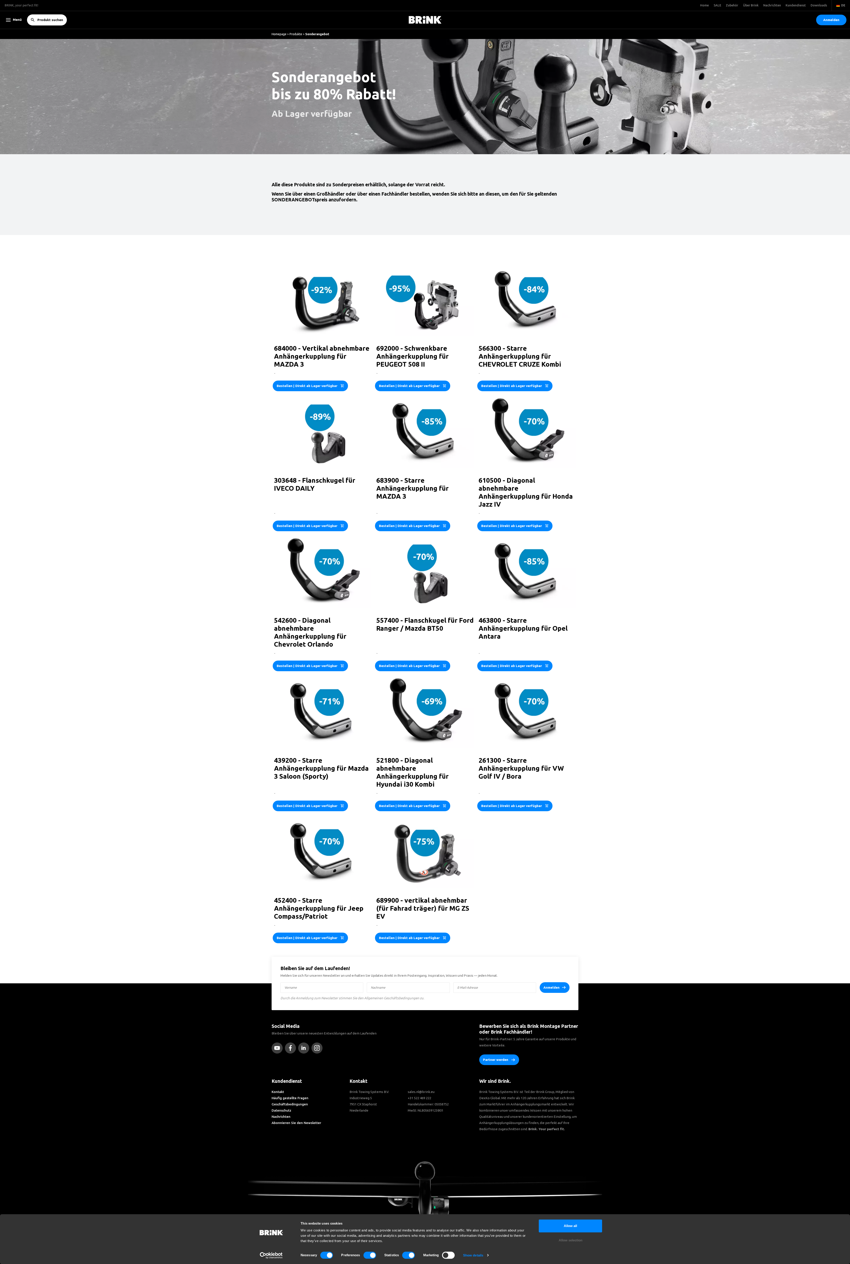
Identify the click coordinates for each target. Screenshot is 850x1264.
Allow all (570, 1226)
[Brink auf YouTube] (278, 1048)
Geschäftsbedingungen (290, 1104)
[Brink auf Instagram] (318, 1048)
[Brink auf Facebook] (291, 1048)
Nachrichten (281, 1116)
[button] (831, 20)
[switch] (369, 1255)
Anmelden (551, 987)
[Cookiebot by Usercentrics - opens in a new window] (271, 1255)
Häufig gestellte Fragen (290, 1098)
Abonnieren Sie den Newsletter (296, 1123)
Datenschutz (281, 1110)
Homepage (279, 34)
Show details (473, 1255)
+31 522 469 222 (419, 1098)
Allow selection (570, 1240)
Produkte (296, 34)
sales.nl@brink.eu (421, 1092)
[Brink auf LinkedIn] (304, 1048)
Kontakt (278, 1092)
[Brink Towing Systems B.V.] (425, 20)
